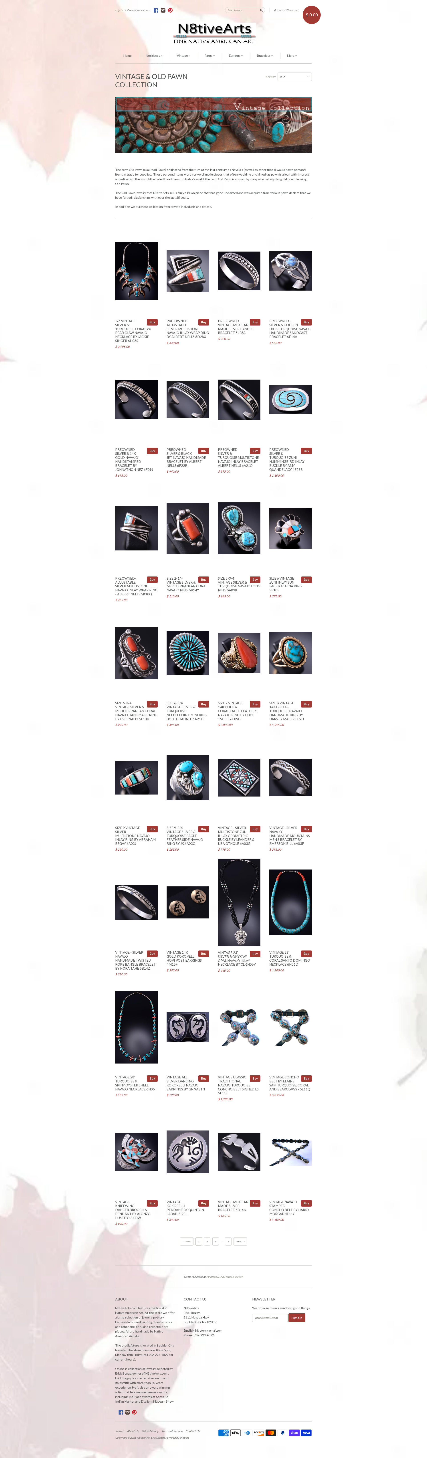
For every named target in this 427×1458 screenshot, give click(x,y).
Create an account (138, 10)
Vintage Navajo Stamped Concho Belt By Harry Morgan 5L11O (289, 1208)
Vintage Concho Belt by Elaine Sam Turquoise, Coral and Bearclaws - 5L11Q (289, 1083)
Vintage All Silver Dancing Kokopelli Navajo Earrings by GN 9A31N (186, 1083)
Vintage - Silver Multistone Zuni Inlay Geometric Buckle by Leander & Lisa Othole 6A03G (236, 835)
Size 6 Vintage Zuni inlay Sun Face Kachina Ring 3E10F (285, 584)
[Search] (261, 10)
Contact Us (192, 1431)
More (291, 55)
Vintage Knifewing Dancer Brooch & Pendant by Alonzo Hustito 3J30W (133, 1210)
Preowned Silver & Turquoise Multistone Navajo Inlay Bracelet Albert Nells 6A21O (238, 457)
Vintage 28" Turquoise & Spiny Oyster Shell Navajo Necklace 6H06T (136, 1083)
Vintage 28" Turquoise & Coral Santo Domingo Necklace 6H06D (289, 958)
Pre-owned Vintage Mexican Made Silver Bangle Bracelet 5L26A (235, 327)
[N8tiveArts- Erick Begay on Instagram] (163, 10)
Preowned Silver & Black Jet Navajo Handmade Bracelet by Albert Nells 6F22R (186, 457)
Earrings (235, 55)
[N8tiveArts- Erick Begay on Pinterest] (170, 10)
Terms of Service (172, 1431)
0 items (279, 10)
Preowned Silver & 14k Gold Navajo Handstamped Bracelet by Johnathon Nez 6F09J (134, 459)
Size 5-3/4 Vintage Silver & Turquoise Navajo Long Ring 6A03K (239, 584)
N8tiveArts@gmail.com (207, 1330)
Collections (199, 1276)
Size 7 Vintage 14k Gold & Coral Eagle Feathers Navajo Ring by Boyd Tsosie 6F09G (238, 711)
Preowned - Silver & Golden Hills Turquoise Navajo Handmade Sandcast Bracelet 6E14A (290, 329)
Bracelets (264, 55)
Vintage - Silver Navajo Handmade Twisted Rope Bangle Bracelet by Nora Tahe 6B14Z (135, 960)
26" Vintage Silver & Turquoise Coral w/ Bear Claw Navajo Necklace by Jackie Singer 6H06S (133, 331)
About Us (133, 1431)
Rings (209, 55)
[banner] (213, 33)
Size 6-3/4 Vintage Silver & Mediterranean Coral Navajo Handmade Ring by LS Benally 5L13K (136, 711)
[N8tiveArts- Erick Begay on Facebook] (156, 10)
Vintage (183, 55)
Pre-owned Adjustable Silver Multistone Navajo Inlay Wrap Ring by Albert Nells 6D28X (188, 329)
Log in (119, 10)
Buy (152, 322)
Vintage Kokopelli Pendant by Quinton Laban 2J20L (185, 1208)
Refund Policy (150, 1431)
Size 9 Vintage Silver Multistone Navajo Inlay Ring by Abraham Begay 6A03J (135, 835)
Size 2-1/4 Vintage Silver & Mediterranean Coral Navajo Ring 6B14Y (187, 584)
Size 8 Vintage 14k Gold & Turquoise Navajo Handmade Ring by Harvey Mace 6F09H (286, 711)
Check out (292, 10)
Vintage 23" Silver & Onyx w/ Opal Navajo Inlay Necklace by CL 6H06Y (237, 958)
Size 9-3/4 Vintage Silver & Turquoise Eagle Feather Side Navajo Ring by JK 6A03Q (185, 835)
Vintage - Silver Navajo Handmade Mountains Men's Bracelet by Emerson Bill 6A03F (289, 835)
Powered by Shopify (176, 1437)
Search (119, 1431)
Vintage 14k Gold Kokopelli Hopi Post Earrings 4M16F (184, 958)
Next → (240, 1241)
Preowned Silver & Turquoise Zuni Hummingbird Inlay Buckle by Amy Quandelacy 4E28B (286, 459)
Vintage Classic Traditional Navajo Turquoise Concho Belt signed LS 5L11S (238, 1085)
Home (127, 55)
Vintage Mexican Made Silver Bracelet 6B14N (233, 1206)
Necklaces (153, 55)
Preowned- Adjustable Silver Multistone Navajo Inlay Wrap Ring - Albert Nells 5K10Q (136, 586)
